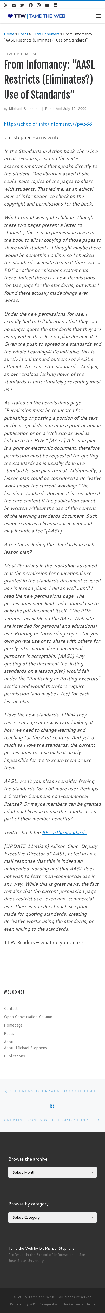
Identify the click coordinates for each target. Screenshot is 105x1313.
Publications (14, 1056)
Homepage (13, 1025)
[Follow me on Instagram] (39, 5)
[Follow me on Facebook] (31, 5)
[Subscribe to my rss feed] (5, 5)
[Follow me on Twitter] (22, 5)
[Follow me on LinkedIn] (55, 5)
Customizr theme (82, 1304)
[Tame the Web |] (36, 16)
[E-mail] (14, 5)
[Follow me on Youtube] (47, 5)
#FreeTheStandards (64, 832)
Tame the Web (41, 1297)
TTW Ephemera (45, 34)
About (9, 1041)
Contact (11, 1008)
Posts (23, 34)
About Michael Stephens (25, 1047)
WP (32, 1304)
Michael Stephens (24, 109)
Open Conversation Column (28, 1016)
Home (9, 34)
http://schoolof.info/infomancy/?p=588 (48, 123)
